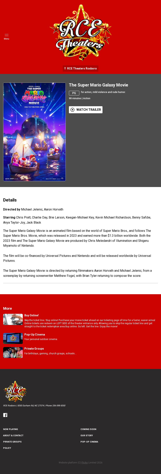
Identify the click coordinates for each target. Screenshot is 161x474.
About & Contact (13, 435)
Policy (7, 448)
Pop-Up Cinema (89, 442)
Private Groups (12, 442)
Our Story (86, 435)
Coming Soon (88, 429)
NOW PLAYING (10, 429)
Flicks (84, 462)
